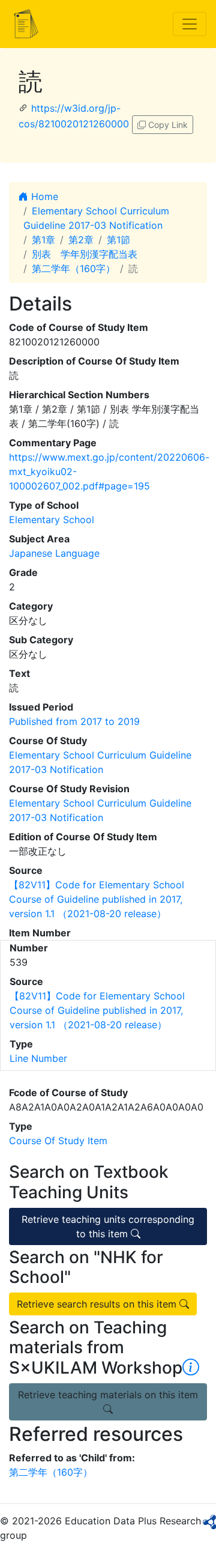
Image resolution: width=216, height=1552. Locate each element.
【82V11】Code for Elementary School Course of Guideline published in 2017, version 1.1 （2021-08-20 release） (96, 899)
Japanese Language (54, 553)
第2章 (81, 240)
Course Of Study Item (58, 1141)
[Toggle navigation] (189, 24)
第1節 (118, 240)
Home (43, 196)
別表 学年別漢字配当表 (84, 254)
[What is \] (190, 1367)
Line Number (38, 1058)
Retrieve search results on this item (98, 1304)
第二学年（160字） (73, 268)
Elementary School (51, 520)
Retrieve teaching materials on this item (108, 1395)
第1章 (43, 240)
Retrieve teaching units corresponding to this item (108, 1226)
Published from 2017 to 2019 (74, 721)
